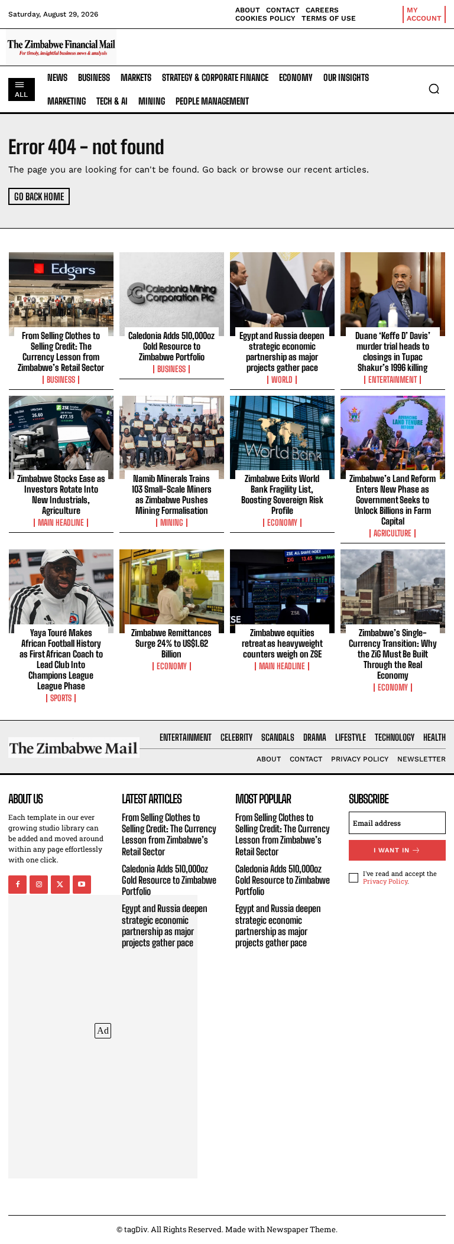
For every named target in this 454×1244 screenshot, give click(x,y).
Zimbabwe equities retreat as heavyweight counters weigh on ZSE (282, 643)
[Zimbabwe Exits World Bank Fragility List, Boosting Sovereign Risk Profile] (282, 438)
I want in (392, 850)
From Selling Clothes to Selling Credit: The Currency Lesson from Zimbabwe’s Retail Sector (61, 351)
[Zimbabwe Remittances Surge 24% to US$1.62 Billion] (171, 591)
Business (61, 380)
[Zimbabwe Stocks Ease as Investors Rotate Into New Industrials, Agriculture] (61, 438)
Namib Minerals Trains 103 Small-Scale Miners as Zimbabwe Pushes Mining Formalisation (172, 494)
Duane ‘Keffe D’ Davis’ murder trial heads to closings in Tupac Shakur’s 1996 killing (392, 351)
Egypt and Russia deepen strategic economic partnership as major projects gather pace (282, 351)
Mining (171, 523)
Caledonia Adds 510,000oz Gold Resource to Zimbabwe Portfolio (171, 346)
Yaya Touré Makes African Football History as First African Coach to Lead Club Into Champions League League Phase (61, 659)
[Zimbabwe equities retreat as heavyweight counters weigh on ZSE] (282, 591)
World (282, 380)
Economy (282, 523)
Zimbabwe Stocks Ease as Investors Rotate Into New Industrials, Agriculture (61, 494)
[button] (434, 88)
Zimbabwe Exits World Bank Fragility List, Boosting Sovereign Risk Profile (282, 494)
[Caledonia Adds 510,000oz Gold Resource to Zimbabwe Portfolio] (171, 294)
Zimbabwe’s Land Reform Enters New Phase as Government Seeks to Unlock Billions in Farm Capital (392, 499)
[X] (60, 884)
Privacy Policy (385, 881)
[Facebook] (17, 884)
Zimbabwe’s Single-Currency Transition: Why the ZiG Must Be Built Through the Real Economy (393, 653)
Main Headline (61, 523)
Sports (61, 698)
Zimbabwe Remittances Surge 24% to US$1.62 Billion (171, 643)
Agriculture (392, 533)
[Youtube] (82, 884)
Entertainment (392, 380)
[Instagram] (39, 884)
